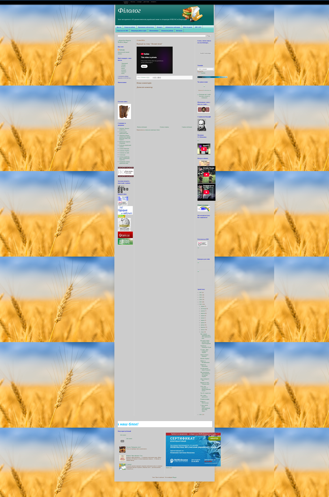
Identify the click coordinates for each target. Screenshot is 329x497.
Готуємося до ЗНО (122, 31)
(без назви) (123, 435)
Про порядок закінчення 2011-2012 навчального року (205, 336)
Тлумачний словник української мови (124, 162)
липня (202, 318)
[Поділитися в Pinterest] (160, 77)
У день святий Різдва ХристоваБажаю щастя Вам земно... (205, 408)
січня (202, 332)
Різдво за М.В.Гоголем (204, 402)
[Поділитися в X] (157, 77)
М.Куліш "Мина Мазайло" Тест (134, 455)
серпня (203, 315)
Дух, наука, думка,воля (204, 396)
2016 (200, 295)
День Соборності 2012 (204, 379)
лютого (203, 329)
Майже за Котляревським (204, 361)
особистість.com (207, 90)
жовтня (203, 311)
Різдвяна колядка (204, 399)
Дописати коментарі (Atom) (152, 130)
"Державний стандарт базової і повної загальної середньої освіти (124, 68)
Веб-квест (179, 31)
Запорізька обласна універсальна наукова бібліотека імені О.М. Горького (124, 137)
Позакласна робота (167, 31)
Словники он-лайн (124, 153)
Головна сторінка (164, 127)
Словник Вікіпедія (124, 148)
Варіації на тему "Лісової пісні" (205, 383)
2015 (200, 297)
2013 (200, 302)
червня (203, 320)
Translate (203, 73)
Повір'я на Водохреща (204, 365)
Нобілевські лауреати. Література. (125, 142)
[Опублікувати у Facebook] (158, 77)
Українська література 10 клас (205, 346)
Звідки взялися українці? (204, 355)
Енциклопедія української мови (123, 132)
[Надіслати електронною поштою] (153, 77)
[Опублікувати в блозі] (155, 77)
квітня (202, 325)
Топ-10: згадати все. (205, 393)
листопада (203, 308)
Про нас (119, 27)
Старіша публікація (187, 127)
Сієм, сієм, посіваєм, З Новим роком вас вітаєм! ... (205, 388)
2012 (200, 304)
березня (203, 327)
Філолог (129, 10)
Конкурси (159, 27)
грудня (203, 306)
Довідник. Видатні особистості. (124, 129)
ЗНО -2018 (198, 27)
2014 (200, 299)
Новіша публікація (142, 127)
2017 (200, 292)
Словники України (124, 150)
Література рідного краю (138, 31)
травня (203, 322)
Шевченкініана (153, 31)
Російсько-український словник (125, 145)
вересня (203, 313)
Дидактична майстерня (172, 27)
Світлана (122, 50)
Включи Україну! (204, 358)
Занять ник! (169, 467)
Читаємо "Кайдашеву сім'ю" (133, 447)
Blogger (174, 477)
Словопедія (122, 155)
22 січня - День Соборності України (204, 351)
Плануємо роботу (129, 27)
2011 (200, 414)
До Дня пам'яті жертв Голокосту (205, 369)
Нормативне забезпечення (146, 27)
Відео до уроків (187, 27)
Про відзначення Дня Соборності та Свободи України (205, 374)
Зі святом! (129, 464)
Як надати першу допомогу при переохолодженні (205, 342)
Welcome (126, 2)
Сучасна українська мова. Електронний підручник (124, 158)
